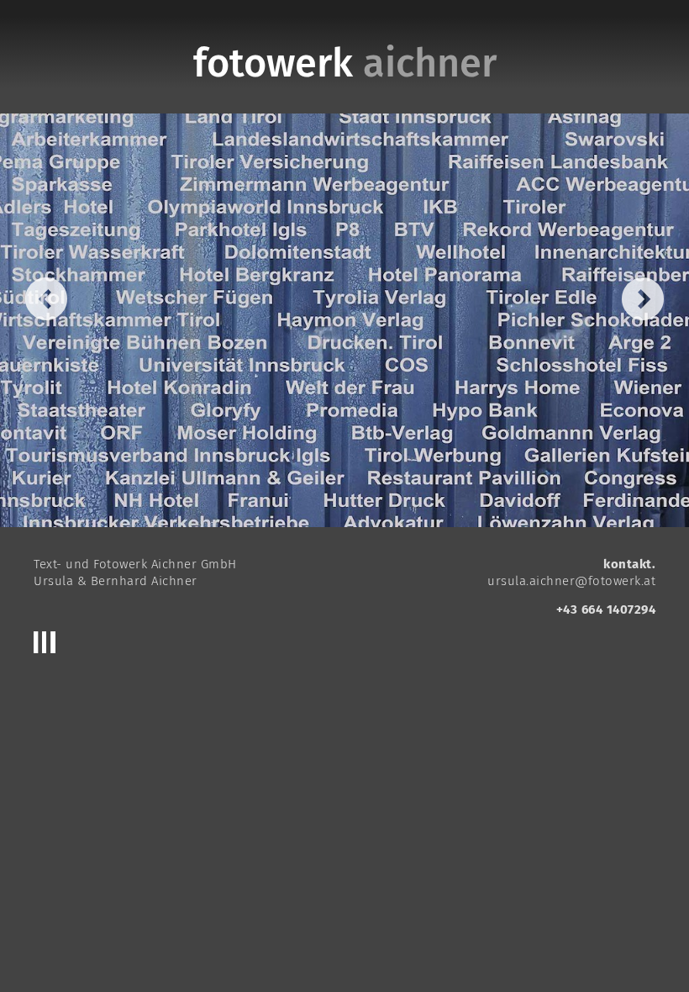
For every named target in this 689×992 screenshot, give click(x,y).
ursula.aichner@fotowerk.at (571, 580)
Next (643, 299)
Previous (46, 299)
